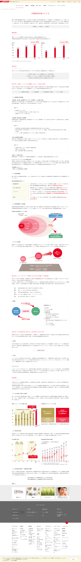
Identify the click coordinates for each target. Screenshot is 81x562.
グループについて (20, 5)
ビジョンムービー (30, 515)
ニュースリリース (53, 1)
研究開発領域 (31, 528)
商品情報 (58, 1)
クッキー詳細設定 (65, 546)
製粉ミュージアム (56, 537)
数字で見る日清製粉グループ (32, 512)
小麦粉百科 (55, 532)
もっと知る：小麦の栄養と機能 (32, 537)
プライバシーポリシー (65, 538)
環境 (46, 532)
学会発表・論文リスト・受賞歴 (32, 534)
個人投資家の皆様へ (40, 539)
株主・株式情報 (39, 544)
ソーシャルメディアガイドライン (65, 541)
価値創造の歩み (45, 509)
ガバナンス (47, 536)
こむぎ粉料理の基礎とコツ (57, 535)
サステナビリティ (52, 5)
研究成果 (30, 531)
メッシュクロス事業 (23, 539)
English (75, 1)
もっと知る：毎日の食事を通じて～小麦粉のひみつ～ (32, 540)
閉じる (73, 559)
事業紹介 (27, 5)
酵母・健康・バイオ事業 (23, 532)
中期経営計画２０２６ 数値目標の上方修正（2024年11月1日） (41, 479)
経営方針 (38, 537)
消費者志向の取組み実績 (48, 546)
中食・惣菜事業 (22, 534)
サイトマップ (64, 548)
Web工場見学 (56, 539)
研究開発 (33, 5)
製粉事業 (21, 528)
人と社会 (46, 534)
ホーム (2, 9)
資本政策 (47, 26)
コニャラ (55, 547)
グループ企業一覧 (15, 518)
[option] (18, 493)
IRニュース (38, 536)
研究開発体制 (31, 530)
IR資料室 (38, 541)
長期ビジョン (59, 509)
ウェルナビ (47, 551)
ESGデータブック (48, 540)
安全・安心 (38, 5)
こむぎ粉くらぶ (56, 528)
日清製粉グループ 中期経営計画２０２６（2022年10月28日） (41, 477)
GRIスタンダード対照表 (48, 543)
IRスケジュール (39, 548)
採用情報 (63, 1)
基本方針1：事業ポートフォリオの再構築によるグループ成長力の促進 (41, 74)
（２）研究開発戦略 (35, 91)
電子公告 (38, 546)
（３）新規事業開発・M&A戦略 (47, 91)
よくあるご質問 (39, 549)
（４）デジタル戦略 (59, 91)
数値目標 (35, 26)
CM (54, 552)
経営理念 (28, 509)
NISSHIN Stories (15, 515)
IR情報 (44, 5)
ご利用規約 (64, 543)
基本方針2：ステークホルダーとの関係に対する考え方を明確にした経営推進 (41, 76)
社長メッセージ (15, 509)
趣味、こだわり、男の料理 (57, 541)
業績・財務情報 (39, 543)
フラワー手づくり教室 (57, 544)
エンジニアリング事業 (23, 537)
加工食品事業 (22, 530)
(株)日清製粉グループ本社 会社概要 (61, 515)
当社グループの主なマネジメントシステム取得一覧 (40, 529)
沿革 (43, 515)
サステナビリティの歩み (48, 539)
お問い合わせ (69, 1)
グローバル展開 (45, 512)
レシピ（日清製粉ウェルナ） (57, 531)
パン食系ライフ (56, 546)
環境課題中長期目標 (40, 350)
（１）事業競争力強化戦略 (24, 91)
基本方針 (41, 26)
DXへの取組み (59, 512)
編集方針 (46, 549)
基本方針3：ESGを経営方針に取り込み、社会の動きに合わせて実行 (41, 77)
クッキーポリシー (65, 544)
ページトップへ (67, 522)
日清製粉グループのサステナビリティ (48, 531)
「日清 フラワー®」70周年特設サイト (57, 550)
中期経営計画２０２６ (16, 512)
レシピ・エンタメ (61, 5)
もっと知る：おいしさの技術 (32, 543)
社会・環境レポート (48, 547)
